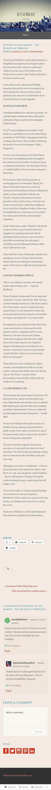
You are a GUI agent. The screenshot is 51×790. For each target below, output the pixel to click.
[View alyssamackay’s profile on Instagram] (19, 751)
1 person (16, 646)
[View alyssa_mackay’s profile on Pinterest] (25, 751)
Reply (7, 651)
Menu (25, 35)
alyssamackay (36, 51)
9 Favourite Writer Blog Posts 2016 (21, 586)
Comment (39, 731)
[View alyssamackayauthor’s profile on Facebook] (6, 751)
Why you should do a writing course (29, 591)
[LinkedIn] (32, 751)
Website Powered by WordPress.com (17, 775)
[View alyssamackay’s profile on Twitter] (12, 751)
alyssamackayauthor (24, 663)
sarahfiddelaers (20, 619)
